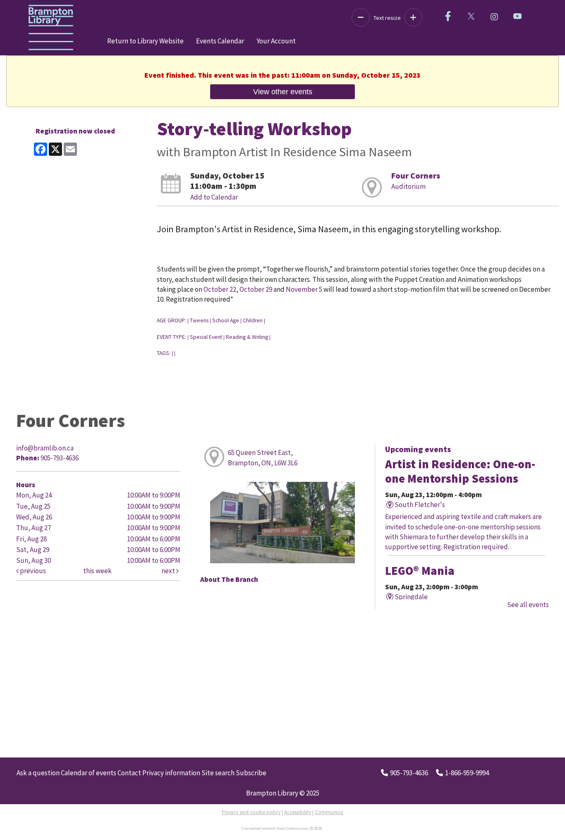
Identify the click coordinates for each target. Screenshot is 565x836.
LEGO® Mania (420, 570)
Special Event (206, 337)
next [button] (168, 570)
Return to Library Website (145, 40)
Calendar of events (88, 772)
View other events (282, 91)
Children (253, 320)
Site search (218, 772)
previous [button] (32, 570)
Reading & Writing (247, 337)
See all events (528, 604)
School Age (225, 320)
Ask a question (38, 772)
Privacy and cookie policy (251, 812)
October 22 (219, 289)
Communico (329, 812)
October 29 (255, 289)
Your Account (276, 40)
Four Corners (415, 175)
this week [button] (97, 570)
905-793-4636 (409, 772)
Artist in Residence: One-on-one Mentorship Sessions (460, 471)
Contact (129, 772)
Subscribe (251, 772)
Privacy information (171, 772)
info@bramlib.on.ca (45, 448)
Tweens (199, 320)
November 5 (304, 289)
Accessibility (297, 812)
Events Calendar (220, 40)
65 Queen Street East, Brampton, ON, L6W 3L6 (262, 457)
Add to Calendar (214, 197)
